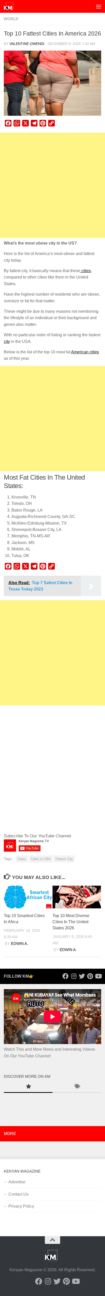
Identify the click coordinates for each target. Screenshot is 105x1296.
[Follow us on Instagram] (74, 976)
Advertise (16, 1182)
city (7, 341)
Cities (22, 859)
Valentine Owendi (26, 44)
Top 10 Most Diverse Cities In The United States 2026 (70, 921)
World (11, 19)
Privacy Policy (21, 1206)
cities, (86, 271)
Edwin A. (19, 944)
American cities (85, 352)
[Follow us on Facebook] (65, 976)
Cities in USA (41, 859)
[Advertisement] (52, 185)
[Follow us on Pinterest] (90, 976)
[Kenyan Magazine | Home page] (10, 6)
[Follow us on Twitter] (82, 976)
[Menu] (98, 6)
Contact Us (18, 1194)
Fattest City (64, 859)
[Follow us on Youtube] (98, 976)
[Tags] (76, 1087)
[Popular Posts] (28, 1087)
